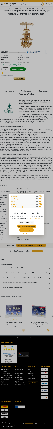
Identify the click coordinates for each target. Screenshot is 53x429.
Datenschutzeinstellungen (26, 222)
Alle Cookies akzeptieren (26, 230)
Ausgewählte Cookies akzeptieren (26, 226)
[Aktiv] (40, 196)
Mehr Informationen (35, 218)
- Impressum (26, 233)
